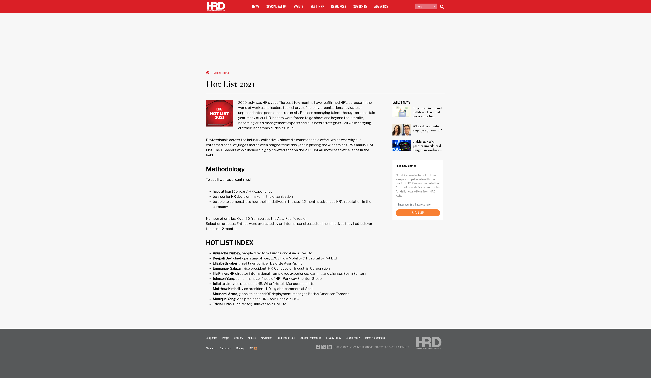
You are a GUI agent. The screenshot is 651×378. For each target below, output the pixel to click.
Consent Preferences (310, 338)
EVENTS (298, 6)
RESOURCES (338, 6)
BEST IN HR (317, 6)
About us (210, 348)
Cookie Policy (353, 338)
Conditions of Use (286, 338)
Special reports (221, 72)
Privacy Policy (333, 338)
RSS (251, 348)
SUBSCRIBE (360, 6)
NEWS (255, 6)
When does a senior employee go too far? (427, 128)
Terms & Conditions (375, 338)
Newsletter (266, 338)
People (225, 338)
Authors (252, 338)
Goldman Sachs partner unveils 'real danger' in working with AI (427, 146)
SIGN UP (418, 213)
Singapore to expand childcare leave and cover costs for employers (427, 112)
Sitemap (240, 348)
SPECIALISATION (276, 6)
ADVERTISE (381, 6)
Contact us (225, 348)
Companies (211, 338)
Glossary (238, 338)
